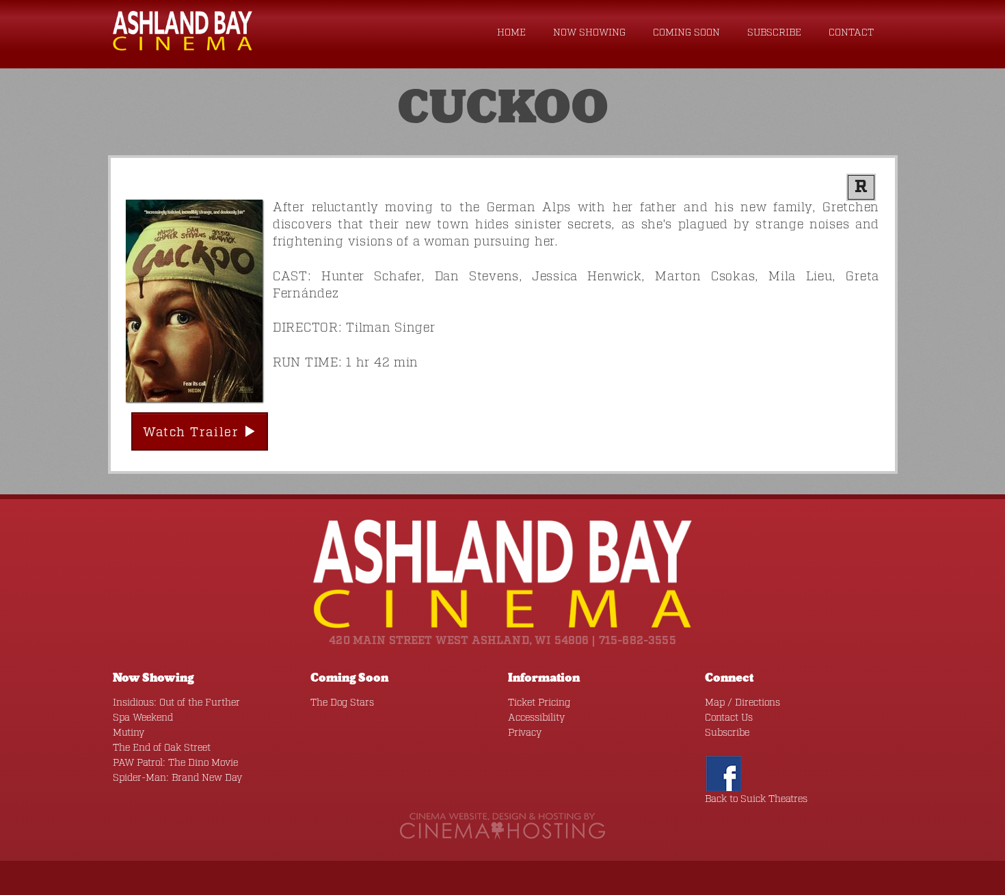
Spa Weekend (143, 718)
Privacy (524, 733)
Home (511, 33)
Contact (851, 33)
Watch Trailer (193, 433)
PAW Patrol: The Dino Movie (175, 763)
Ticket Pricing (539, 703)
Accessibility (536, 718)
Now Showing (589, 33)
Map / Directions (742, 703)
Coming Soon (686, 33)
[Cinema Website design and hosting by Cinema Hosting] (502, 826)
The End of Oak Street (162, 748)
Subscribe (774, 33)
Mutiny (128, 733)
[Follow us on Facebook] (723, 773)
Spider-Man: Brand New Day (177, 778)
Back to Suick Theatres (756, 799)
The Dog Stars (342, 703)
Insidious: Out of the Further (176, 703)
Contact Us (729, 718)
